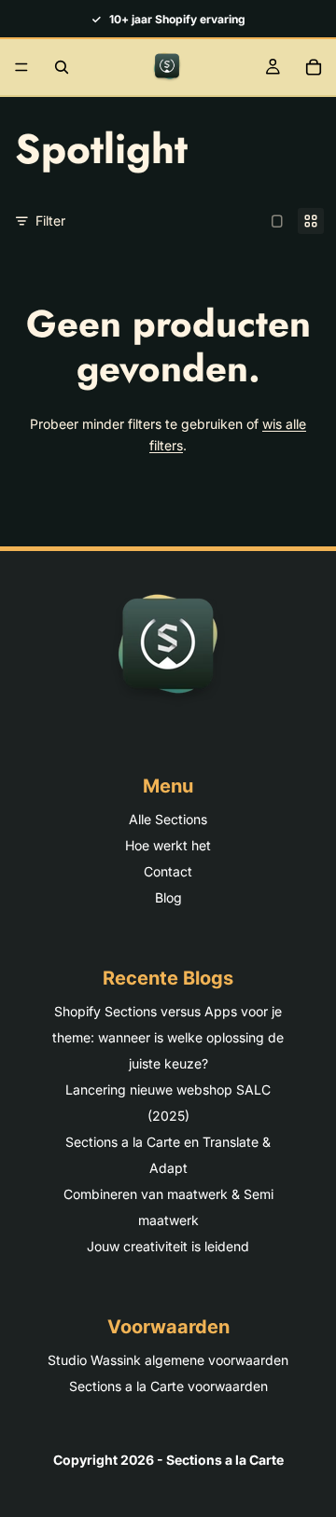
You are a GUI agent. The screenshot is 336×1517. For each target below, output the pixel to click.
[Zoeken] (61, 67)
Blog (168, 897)
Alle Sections (168, 819)
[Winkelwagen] (313, 67)
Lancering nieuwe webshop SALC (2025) (168, 1103)
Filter (50, 220)
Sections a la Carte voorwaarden (168, 1386)
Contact (168, 871)
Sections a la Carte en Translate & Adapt (168, 1155)
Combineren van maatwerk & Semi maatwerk (168, 1207)
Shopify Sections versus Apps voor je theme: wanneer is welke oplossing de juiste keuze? (168, 1037)
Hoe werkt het (168, 845)
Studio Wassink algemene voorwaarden (168, 1360)
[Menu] (21, 67)
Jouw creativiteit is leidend (168, 1246)
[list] (168, 18)
